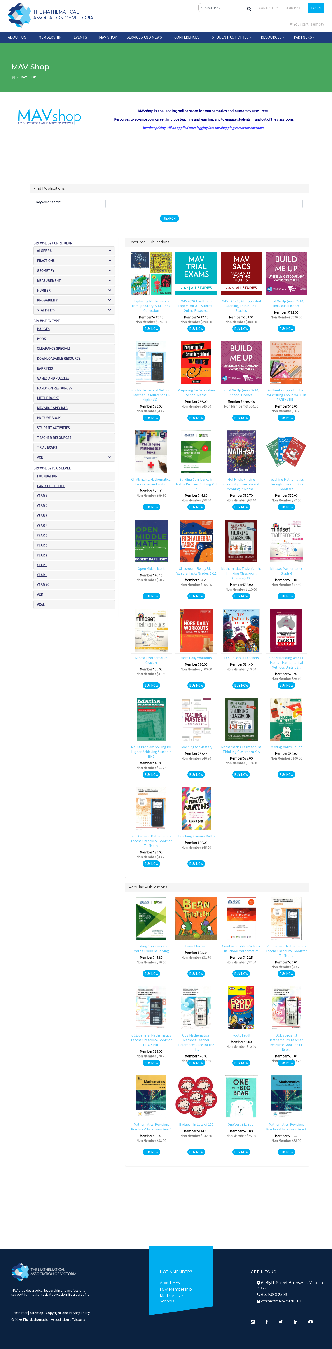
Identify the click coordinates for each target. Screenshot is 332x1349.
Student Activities (53, 427)
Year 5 (42, 535)
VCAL (41, 604)
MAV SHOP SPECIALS (52, 407)
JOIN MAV (293, 7)
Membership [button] (49, 37)
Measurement (49, 280)
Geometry (45, 270)
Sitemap (36, 1312)
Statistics (46, 310)
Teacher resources (54, 437)
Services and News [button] (144, 37)
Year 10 (43, 584)
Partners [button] (303, 37)
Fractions (46, 260)
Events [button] (80, 37)
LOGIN (316, 7)
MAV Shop (108, 37)
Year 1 (42, 495)
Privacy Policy (79, 1312)
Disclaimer (20, 1312)
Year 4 (42, 525)
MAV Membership (176, 1289)
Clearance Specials (54, 348)
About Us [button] (17, 37)
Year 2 (42, 505)
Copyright (53, 1312)
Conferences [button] (186, 37)
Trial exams (47, 447)
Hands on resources (54, 388)
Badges (43, 328)
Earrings (45, 368)
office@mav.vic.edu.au (281, 1301)
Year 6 (42, 545)
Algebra (44, 250)
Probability (47, 300)
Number (44, 290)
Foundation (47, 476)
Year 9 (42, 575)
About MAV (170, 1283)
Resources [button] (271, 37)
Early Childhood (51, 486)
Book (41, 338)
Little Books (48, 398)
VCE (40, 457)
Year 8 (42, 565)
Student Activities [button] (230, 37)
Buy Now (151, 328)
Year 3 (42, 515)
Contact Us (268, 7)
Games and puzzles (53, 378)
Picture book (48, 417)
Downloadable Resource (59, 358)
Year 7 (42, 555)
